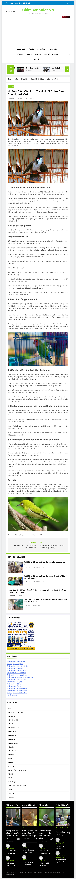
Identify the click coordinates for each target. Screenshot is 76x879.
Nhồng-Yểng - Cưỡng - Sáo (62, 828)
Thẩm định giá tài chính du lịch (17, 691)
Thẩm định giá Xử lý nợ (14, 682)
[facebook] (7, 11)
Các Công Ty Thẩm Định (15, 712)
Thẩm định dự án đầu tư (15, 668)
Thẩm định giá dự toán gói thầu (17, 675)
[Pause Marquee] (67, 69)
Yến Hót (10, 789)
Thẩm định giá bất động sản (16, 662)
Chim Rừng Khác (13, 743)
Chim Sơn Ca (12, 751)
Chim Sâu (11, 747)
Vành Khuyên (12, 782)
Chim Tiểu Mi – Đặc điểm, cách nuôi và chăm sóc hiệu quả (29, 833)
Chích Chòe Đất (13, 720)
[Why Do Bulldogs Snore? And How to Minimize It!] (30, 69)
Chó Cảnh (19, 54)
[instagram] (9, 11)
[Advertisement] (38, 33)
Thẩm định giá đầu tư (14, 686)
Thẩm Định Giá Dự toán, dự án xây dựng (20, 677)
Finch (10, 758)
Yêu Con (38, 54)
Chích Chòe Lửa (13, 724)
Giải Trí (46, 54)
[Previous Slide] (66, 3)
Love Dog (11, 766)
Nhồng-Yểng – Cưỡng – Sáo (17, 770)
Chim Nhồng (60, 832)
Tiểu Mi (10, 774)
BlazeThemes (10, 874)
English (55, 54)
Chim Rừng (41, 49)
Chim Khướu (12, 739)
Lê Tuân (11, 98)
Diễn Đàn (31, 49)
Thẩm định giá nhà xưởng (15, 684)
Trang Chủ (20, 49)
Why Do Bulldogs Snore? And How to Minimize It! (52, 68)
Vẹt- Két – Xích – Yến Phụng (17, 785)
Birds (9, 708)
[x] (11, 11)
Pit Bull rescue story (17, 68)
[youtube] (14, 11)
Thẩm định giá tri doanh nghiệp (17, 670)
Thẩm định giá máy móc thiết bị (17, 666)
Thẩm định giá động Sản (15, 664)
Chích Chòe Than (13, 728)
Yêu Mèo (11, 797)
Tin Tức (29, 54)
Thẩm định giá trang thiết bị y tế (17, 679)
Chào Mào (11, 716)
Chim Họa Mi (12, 735)
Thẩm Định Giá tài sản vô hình (16, 673)
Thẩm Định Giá (12, 695)
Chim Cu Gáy (12, 732)
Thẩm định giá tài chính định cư (17, 688)
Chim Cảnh (54, 49)
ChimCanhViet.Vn (38, 10)
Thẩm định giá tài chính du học (17, 693)
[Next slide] (69, 3)
